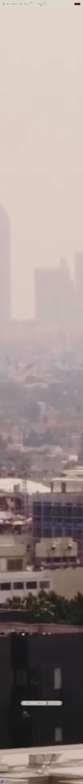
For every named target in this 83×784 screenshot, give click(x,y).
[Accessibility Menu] (2, 782)
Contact (26, 4)
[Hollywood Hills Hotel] (41, 4)
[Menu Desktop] (4, 4)
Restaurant (14, 4)
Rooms (7, 4)
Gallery (20, 4)
